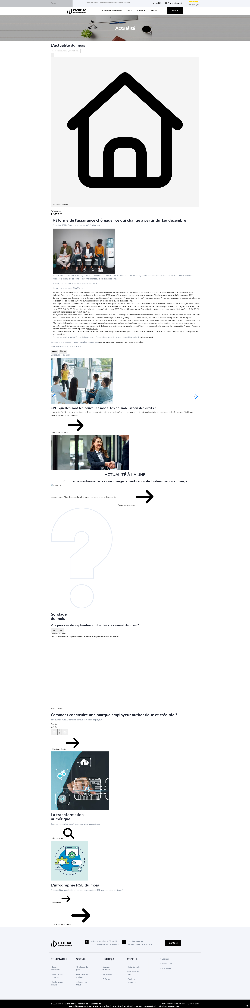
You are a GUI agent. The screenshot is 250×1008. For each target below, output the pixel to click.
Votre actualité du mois (61, 924)
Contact (175, 10)
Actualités (157, 3)
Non (60, 630)
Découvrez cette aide (127, 505)
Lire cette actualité (60, 432)
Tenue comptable (55, 968)
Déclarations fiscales (57, 984)
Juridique (141, 10)
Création (106, 979)
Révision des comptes (57, 976)
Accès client (167, 963)
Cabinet (54, 3)
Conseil (153, 10)
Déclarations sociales (82, 976)
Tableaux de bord (133, 973)
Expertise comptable (112, 10)
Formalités (107, 974)
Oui (53, 630)
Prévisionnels (133, 967)
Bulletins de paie (82, 968)
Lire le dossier (57, 838)
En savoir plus (173, 1006)
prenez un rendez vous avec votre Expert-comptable (122, 342)
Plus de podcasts (59, 749)
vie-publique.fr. (147, 337)
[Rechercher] (52, 55)
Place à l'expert (175, 3)
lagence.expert (193, 1003)
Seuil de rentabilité (131, 981)
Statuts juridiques (106, 968)
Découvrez (56, 902)
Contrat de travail (81, 984)
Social (129, 10)
